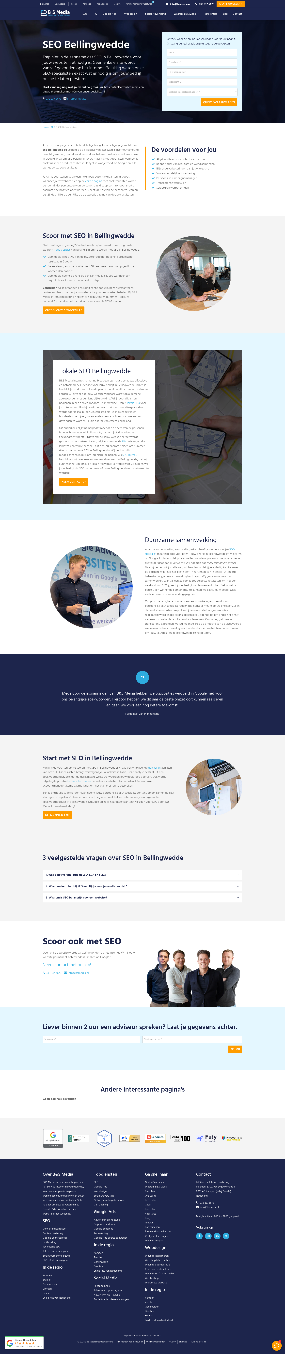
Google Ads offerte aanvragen (110, 1238)
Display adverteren (104, 1224)
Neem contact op (74, 482)
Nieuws (117, 4)
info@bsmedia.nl (180, 4)
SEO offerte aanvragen (55, 1260)
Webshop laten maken (157, 1260)
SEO (84, 14)
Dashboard (60, 4)
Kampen (47, 1275)
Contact (237, 14)
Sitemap (183, 1342)
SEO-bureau (129, 455)
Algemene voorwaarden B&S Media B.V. (142, 1336)
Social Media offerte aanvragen (111, 1299)
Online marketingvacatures (139, 4)
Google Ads (109, 14)
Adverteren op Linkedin (107, 1295)
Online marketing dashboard (109, 1200)
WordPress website (156, 1283)
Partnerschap (152, 1227)
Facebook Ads (102, 1286)
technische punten (79, 781)
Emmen (47, 1293)
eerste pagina (93, 181)
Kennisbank (102, 4)
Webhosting (152, 1278)
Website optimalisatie (157, 1265)
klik (124, 441)
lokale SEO (133, 403)
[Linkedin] (217, 1236)
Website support (154, 1241)
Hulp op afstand (198, 1342)
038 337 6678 (206, 4)
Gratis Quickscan (230, 4)
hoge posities (62, 249)
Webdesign (130, 14)
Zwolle (46, 1280)
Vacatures (150, 1214)
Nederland (65, 1298)
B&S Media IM (58, 13)
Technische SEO (51, 1247)
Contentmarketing (53, 1233)
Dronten (47, 1289)
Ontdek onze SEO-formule (63, 310)
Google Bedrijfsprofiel (55, 1238)
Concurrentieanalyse (54, 1229)
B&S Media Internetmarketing (59, 1182)
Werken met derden (155, 1342)
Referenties (211, 14)
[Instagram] (208, 1236)
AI (96, 14)
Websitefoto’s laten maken (160, 1274)
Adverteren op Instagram (108, 1290)
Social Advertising (155, 14)
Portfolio (86, 4)
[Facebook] (199, 1236)
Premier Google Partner (158, 1232)
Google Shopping (103, 1229)
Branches (44, 4)
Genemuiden (50, 1284)
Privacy (172, 1342)
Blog (225, 14)
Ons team (150, 1196)
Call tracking (101, 1205)
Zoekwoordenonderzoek (56, 1256)
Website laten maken (157, 1256)
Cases (74, 4)
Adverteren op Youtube (107, 1220)
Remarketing (101, 1233)
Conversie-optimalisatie (158, 1269)
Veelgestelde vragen (156, 1236)
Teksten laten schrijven (55, 1251)
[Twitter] (226, 1236)
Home (46, 127)
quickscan (154, 767)
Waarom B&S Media (185, 14)
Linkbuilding (49, 1242)
